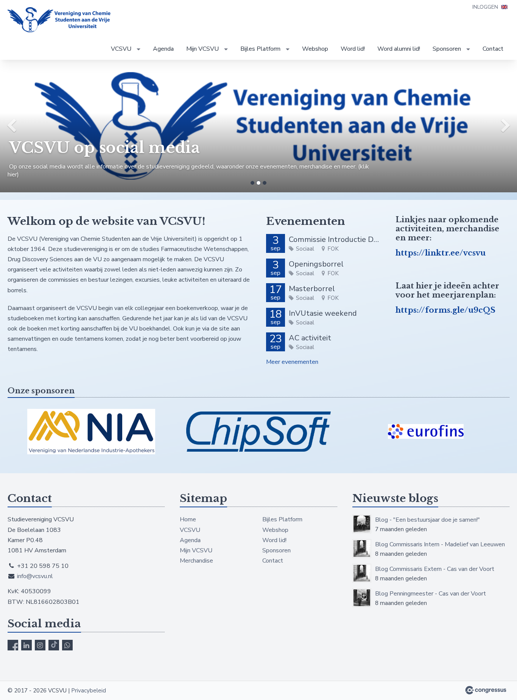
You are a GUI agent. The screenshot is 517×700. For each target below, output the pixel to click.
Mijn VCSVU (202, 49)
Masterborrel (312, 289)
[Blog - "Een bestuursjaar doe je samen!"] (361, 523)
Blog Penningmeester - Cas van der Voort (430, 593)
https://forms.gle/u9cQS (445, 310)
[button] (39, 126)
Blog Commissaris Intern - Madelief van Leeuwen (440, 544)
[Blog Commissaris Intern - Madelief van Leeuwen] (361, 548)
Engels (504, 7)
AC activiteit (310, 338)
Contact (493, 49)
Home (188, 519)
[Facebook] (13, 645)
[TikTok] (53, 645)
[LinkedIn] (26, 645)
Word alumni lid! (398, 49)
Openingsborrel (316, 264)
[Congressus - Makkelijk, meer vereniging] (485, 690)
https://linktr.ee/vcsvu (441, 252)
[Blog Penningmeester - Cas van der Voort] (361, 597)
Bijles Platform (260, 49)
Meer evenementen (292, 362)
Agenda (163, 49)
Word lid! (353, 49)
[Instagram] (40, 645)
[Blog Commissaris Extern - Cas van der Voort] (361, 573)
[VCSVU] (61, 20)
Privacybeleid (88, 690)
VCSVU (121, 49)
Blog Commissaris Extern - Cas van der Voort (434, 569)
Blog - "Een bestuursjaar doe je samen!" (427, 520)
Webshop (315, 49)
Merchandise (196, 561)
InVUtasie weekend (323, 313)
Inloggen (485, 7)
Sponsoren (447, 49)
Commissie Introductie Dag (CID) (334, 239)
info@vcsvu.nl (35, 576)
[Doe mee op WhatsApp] (67, 645)
